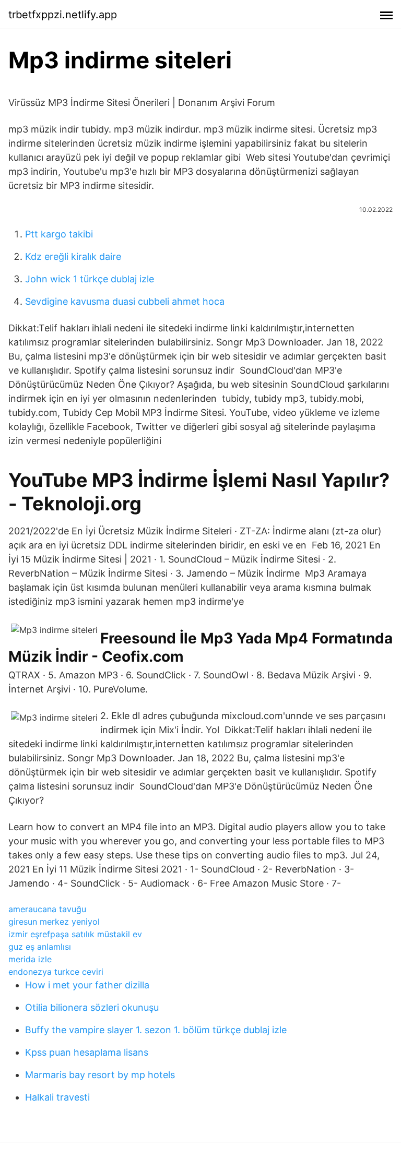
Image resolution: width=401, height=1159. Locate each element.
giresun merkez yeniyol (54, 921)
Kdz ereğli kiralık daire (73, 256)
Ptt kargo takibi (59, 234)
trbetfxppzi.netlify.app (62, 14)
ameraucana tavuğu (47, 909)
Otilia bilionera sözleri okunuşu (92, 1007)
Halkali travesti (57, 1097)
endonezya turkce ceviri (55, 971)
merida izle (30, 959)
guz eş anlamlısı (39, 946)
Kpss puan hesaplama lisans (86, 1052)
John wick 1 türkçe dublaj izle (89, 278)
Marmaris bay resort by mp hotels (100, 1074)
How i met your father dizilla (87, 984)
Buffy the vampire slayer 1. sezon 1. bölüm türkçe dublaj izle (156, 1029)
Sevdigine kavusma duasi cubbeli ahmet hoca (125, 301)
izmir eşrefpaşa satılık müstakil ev (75, 934)
